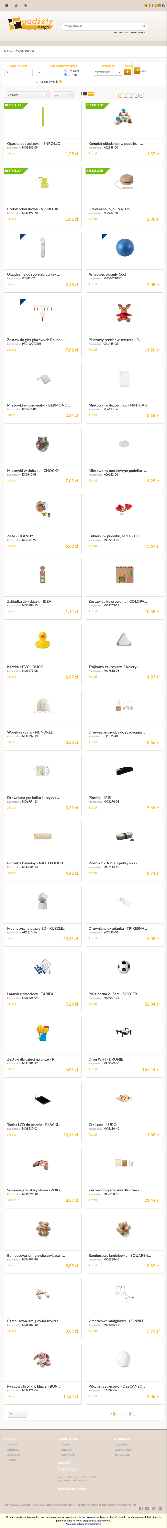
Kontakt (11, 1460)
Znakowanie (68, 1439)
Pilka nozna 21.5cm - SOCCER (113, 994)
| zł (156, 5)
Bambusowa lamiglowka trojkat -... (35, 1321)
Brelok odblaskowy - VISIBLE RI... (34, 209)
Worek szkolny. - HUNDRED (30, 732)
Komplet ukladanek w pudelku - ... (116, 144)
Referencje (13, 1450)
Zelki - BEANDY (20, 536)
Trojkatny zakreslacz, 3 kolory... (114, 667)
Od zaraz (73, 71)
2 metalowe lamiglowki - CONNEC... (118, 1321)
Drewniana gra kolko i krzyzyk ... (33, 798)
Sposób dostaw (123, 1450)
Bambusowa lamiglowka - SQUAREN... (120, 1256)
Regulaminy (121, 1444)
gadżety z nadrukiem (110, 1505)
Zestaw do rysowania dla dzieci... (115, 1190)
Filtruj (138, 70)
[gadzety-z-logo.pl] (31, 26)
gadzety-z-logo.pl (19, 51)
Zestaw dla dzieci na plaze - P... (31, 1059)
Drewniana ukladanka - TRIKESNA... (118, 929)
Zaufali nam (13, 1455)
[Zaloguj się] (25, 5)
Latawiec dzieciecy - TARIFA (30, 994)
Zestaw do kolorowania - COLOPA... (118, 602)
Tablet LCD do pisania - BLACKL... (34, 1125)
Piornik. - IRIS (100, 798)
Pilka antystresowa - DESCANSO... (117, 1386)
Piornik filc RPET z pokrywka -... (114, 863)
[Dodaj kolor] (127, 72)
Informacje (121, 1439)
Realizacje (66, 1450)
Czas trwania (68, 1455)
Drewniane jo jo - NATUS (109, 209)
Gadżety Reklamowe (33, 1505)
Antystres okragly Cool (107, 275)
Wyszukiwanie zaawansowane (130, 32)
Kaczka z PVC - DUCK (25, 667)
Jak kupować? (122, 1455)
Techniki (65, 1444)
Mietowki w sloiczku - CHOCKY (33, 471)
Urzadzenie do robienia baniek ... (33, 275)
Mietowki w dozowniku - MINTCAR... (119, 405)
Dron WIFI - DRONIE (106, 1059)
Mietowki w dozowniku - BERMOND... (38, 405)
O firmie (10, 1439)
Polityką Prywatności (88, 1517)
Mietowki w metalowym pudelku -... (118, 471)
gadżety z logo (128, 1505)
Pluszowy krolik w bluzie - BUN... (33, 1386)
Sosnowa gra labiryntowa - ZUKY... (35, 1190)
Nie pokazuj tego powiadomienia (83, 1524)
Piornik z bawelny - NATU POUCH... (36, 863)
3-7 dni (72, 75)
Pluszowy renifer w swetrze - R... (115, 340)
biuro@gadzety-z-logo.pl (72, 1489)
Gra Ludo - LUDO (103, 1125)
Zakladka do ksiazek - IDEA (29, 602)
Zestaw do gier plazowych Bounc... (35, 340)
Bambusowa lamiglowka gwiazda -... (36, 1256)
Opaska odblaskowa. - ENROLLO (33, 144)
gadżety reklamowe (88, 1505)
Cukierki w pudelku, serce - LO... (115, 536)
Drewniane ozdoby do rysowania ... (117, 732)
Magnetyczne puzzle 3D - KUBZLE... (36, 929)
